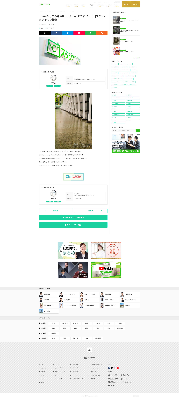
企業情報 (110, 371)
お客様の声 (75, 371)
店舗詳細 (50, 201)
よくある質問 (58, 378)
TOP (89, 351)
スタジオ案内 (44, 367)
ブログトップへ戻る (73, 225)
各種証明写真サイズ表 (78, 378)
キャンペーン (76, 375)
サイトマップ (94, 371)
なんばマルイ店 (65, 323)
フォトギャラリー (59, 364)
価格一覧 (43, 371)
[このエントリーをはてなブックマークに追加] (67, 33)
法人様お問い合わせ (95, 375)
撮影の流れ (75, 364)
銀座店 (75, 328)
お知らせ (57, 375)
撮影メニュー (44, 364)
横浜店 (109, 328)
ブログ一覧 (57, 201)
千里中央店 (120, 323)
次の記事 (90, 211)
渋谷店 (53, 328)
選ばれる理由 (76, 367)
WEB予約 (126, 4)
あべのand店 (75, 323)
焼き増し (43, 382)
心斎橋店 (86, 323)
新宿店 (64, 328)
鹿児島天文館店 (98, 338)
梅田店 (53, 83)
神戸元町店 (98, 323)
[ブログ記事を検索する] (138, 130)
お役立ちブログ (59, 367)
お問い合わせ (44, 378)
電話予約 (135, 4)
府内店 (87, 338)
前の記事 (55, 211)
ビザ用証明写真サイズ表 (96, 364)
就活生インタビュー (60, 371)
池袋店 (98, 328)
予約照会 (93, 378)
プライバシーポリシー (96, 367)
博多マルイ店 (75, 338)
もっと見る (136, 58)
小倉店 (64, 338)
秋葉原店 (86, 328)
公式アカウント (112, 364)
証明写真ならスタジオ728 (91, 396)
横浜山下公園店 (120, 328)
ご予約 (42, 375)
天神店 (53, 338)
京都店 (109, 323)
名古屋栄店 (53, 333)
